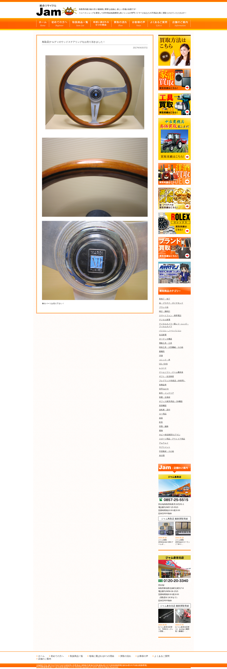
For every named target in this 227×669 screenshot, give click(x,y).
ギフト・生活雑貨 (166, 376)
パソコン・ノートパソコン (170, 331)
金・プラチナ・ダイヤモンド (171, 303)
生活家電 (162, 335)
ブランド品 (163, 307)
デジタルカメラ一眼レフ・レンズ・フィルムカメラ (174, 325)
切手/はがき (164, 389)
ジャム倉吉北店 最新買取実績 (174, 606)
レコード (162, 368)
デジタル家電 (164, 320)
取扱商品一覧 (76, 656)
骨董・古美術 (164, 397)
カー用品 (162, 414)
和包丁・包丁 (164, 299)
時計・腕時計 (164, 311)
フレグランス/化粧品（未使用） (172, 381)
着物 (161, 430)
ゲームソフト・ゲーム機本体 (171, 372)
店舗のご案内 (44, 659)
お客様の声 (142, 656)
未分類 (162, 455)
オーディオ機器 (165, 339)
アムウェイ (163, 443)
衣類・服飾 (163, 426)
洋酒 (161, 356)
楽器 (161, 418)
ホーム (41, 656)
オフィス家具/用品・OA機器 (171, 401)
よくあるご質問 (161, 656)
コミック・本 (164, 360)
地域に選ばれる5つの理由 (101, 656)
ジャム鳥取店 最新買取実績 (174, 518)
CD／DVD (163, 364)
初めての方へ (57, 656)
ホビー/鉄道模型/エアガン (169, 435)
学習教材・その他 (166, 451)
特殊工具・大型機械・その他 (171, 347)
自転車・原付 (164, 410)
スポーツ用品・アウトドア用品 (172, 439)
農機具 (162, 351)
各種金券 (162, 385)
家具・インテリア (166, 393)
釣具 (161, 422)
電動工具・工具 (165, 343)
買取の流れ (125, 656)
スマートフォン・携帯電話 (170, 315)
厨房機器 (162, 405)
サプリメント (164, 447)
